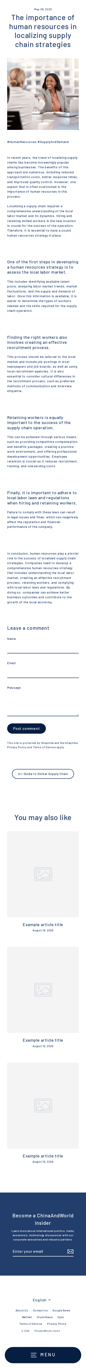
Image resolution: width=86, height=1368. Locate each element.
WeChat (27, 1317)
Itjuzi (60, 1317)
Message (14, 687)
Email (11, 663)
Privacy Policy (17, 747)
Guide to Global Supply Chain (45, 774)
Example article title (43, 924)
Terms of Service (44, 747)
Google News (61, 1310)
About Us (22, 1310)
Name (11, 638)
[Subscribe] (70, 1251)
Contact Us (40, 1310)
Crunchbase (45, 1317)
